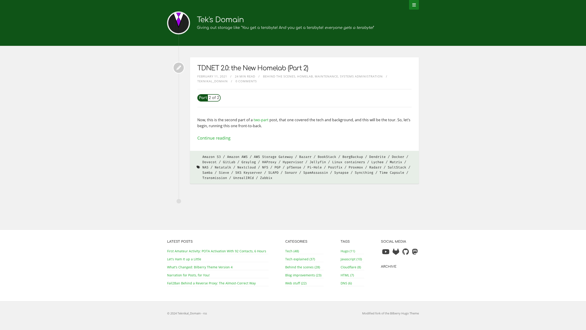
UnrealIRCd (243, 178)
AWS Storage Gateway (273, 157)
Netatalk (223, 167)
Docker (398, 157)
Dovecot (209, 162)
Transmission (214, 178)
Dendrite (377, 157)
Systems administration (361, 76)
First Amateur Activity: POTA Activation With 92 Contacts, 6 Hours (216, 251)
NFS (265, 167)
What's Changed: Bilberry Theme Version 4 (200, 267)
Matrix (396, 162)
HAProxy (269, 162)
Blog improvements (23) (303, 275)
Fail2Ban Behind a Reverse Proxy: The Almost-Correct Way (211, 283)
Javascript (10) (351, 259)
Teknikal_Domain (212, 81)
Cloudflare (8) (351, 267)
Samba (207, 172)
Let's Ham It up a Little (184, 259)
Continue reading (214, 138)
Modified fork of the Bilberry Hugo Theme (390, 313)
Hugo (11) (348, 251)
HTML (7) (347, 275)
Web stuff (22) (296, 283)
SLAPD (273, 172)
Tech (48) (292, 251)
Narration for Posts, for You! (188, 275)
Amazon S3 (211, 157)
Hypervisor (293, 162)
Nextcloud (246, 167)
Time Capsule (392, 172)
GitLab (229, 162)
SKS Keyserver (248, 172)
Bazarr (305, 157)
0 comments (246, 81)
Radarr (375, 167)
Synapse (341, 172)
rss (205, 313)
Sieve (224, 172)
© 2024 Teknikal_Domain (184, 313)
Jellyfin (317, 162)
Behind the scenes (279, 76)
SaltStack (397, 167)
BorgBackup (352, 157)
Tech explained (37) (300, 259)
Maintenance (326, 76)
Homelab (305, 76)
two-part (261, 119)
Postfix (335, 167)
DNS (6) (346, 283)
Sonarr (291, 172)
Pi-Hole (314, 167)
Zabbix (266, 178)
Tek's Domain (220, 20)
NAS (205, 167)
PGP (277, 167)
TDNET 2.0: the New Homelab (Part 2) (252, 68)
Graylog (248, 162)
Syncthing (364, 172)
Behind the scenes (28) (302, 267)
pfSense (294, 167)
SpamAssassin (315, 172)
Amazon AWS (237, 157)
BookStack (327, 157)
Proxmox (356, 167)
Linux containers (348, 162)
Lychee (377, 162)
